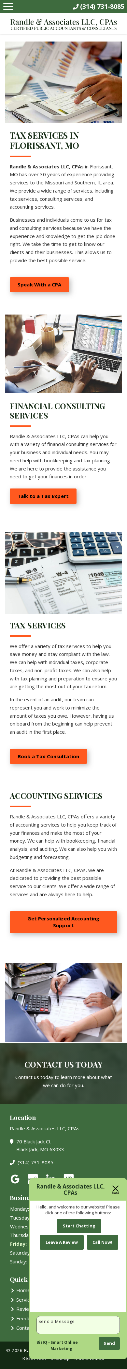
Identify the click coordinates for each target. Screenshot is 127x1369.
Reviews (25, 1309)
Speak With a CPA (39, 284)
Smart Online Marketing (64, 1346)
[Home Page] (63, 24)
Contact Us (28, 1328)
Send (109, 1343)
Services (25, 1299)
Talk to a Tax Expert (43, 496)
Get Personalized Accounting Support (63, 922)
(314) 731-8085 (34, 1162)
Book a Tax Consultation (48, 756)
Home (23, 1290)
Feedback (27, 1318)
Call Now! (102, 1242)
